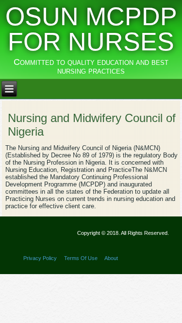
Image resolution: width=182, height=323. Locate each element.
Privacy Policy (40, 258)
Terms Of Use (81, 258)
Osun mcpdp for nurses (91, 29)
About (111, 258)
